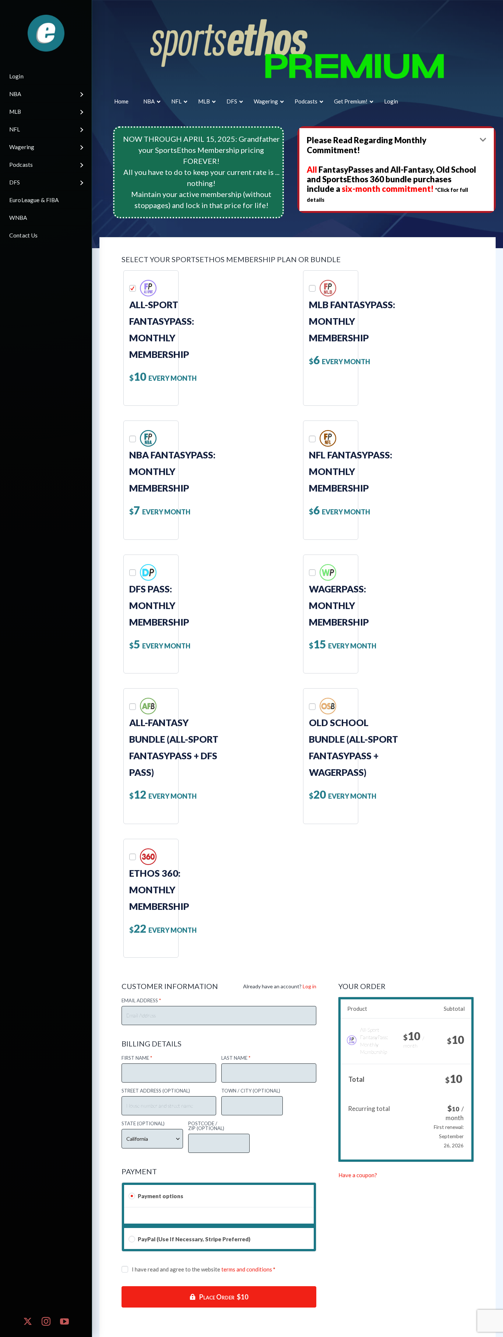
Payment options (160, 1196)
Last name (235, 1058)
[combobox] (152, 1138)
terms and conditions (246, 1269)
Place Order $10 (223, 1297)
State (143, 1123)
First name (137, 1058)
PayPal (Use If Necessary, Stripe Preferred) (194, 1239)
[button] (396, 169)
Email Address (141, 1000)
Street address (156, 1090)
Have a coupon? (357, 1175)
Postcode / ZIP (206, 1126)
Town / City (250, 1090)
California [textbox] (137, 1139)
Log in (309, 986)
